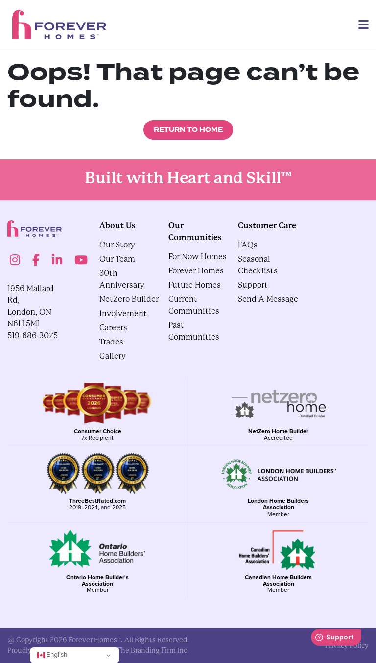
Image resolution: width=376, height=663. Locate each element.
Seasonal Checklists (258, 264)
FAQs (248, 244)
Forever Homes (196, 270)
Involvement (123, 313)
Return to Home (188, 129)
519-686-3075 (32, 335)
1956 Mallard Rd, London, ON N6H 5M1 (30, 306)
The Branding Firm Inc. (153, 650)
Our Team (117, 259)
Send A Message (268, 299)
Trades (111, 341)
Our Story (117, 244)
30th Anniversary (121, 279)
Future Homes (194, 285)
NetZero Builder (129, 299)
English (56, 654)
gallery (112, 356)
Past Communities (193, 331)
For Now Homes (197, 256)
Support (253, 285)
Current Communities (193, 305)
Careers (113, 327)
